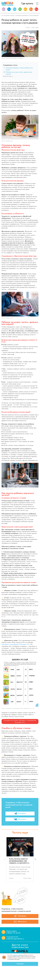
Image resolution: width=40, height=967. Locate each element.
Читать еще (20, 832)
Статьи (28, 27)
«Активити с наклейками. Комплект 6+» (15, 644)
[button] (35, 859)
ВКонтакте (22, 819)
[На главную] (7, 4)
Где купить (27, 3)
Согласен (20, 964)
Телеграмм (22, 813)
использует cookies (17, 955)
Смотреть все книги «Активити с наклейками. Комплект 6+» (20, 721)
